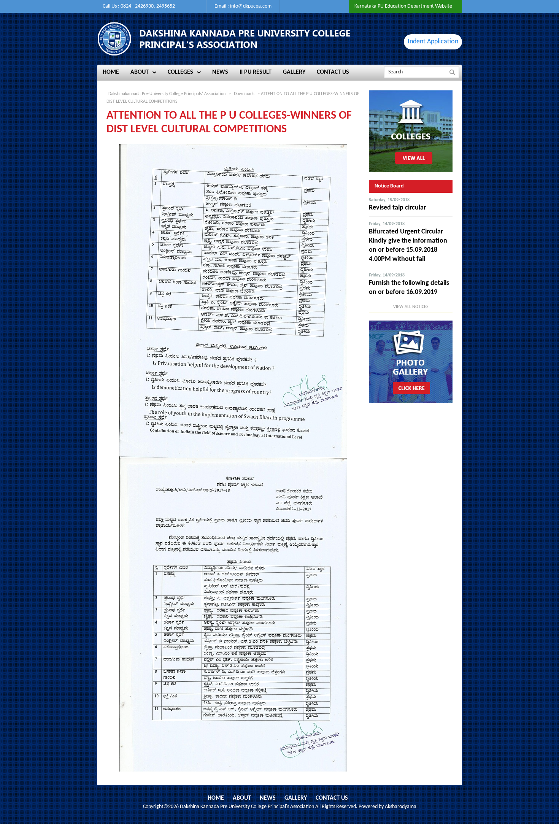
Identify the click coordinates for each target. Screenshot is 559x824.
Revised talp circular (397, 207)
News (268, 798)
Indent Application (433, 41)
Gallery (295, 798)
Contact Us (332, 798)
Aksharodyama (400, 807)
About (242, 798)
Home (216, 798)
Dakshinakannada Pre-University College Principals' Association (167, 94)
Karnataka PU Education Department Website (403, 6)
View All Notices (411, 307)
